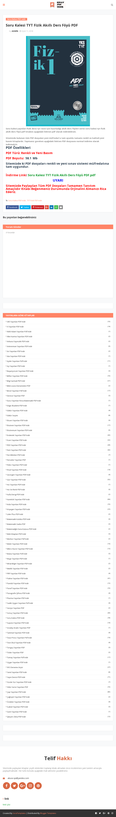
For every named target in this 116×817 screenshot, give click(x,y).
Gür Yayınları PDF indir (58, 479)
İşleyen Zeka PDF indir (58, 716)
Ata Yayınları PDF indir (58, 356)
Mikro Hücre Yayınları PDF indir (58, 549)
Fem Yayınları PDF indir (58, 450)
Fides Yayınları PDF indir (58, 465)
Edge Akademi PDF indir (58, 405)
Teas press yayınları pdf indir (58, 637)
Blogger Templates (48, 813)
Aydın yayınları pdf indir (58, 361)
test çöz (6, 804)
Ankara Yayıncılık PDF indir (58, 341)
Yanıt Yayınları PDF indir (58, 672)
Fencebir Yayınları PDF (58, 460)
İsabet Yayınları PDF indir (58, 707)
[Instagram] (30, 785)
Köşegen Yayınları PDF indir (58, 509)
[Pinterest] (38, 785)
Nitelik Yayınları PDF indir (58, 568)
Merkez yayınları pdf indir (58, 539)
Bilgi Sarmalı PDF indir (58, 381)
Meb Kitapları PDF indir (58, 534)
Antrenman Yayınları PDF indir (58, 346)
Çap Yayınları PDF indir (58, 692)
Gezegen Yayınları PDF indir (58, 474)
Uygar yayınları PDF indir (58, 662)
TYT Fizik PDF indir (34, 200)
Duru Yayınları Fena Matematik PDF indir (58, 400)
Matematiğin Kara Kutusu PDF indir (58, 529)
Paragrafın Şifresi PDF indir (58, 593)
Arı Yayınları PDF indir (58, 351)
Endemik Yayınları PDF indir (58, 435)
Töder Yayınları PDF (58, 652)
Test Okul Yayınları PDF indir (58, 642)
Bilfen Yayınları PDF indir (58, 376)
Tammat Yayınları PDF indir (58, 632)
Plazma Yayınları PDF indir (58, 598)
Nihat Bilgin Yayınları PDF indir (58, 563)
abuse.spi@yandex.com (18, 778)
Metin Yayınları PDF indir (58, 544)
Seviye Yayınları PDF (58, 608)
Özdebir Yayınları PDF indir (58, 702)
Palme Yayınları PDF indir (58, 578)
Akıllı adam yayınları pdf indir (58, 331)
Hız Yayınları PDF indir (58, 484)
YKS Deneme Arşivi (58, 667)
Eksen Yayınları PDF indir (58, 420)
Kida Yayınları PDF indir (58, 504)
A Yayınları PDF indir (58, 326)
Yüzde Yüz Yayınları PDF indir (58, 682)
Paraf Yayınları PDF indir (58, 588)
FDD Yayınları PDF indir (58, 445)
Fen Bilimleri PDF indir (58, 455)
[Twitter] (14, 785)
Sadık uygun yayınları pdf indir (58, 603)
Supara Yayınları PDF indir (58, 623)
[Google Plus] (22, 785)
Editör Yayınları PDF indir (58, 410)
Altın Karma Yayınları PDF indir (58, 336)
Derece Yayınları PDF (58, 395)
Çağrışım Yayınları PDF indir (58, 697)
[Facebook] (6, 785)
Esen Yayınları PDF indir (58, 440)
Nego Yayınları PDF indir (58, 558)
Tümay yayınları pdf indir (58, 657)
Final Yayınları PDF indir (58, 470)
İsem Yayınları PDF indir (58, 711)
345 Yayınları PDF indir (58, 321)
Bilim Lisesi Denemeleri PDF (58, 386)
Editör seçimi (58, 415)
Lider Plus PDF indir (58, 514)
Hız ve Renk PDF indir (58, 489)
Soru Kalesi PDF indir (17, 200)
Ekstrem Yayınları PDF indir (58, 425)
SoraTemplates (19, 813)
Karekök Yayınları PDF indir (58, 499)
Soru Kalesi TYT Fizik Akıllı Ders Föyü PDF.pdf (61, 175)
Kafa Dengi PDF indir (58, 494)
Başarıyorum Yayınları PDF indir (58, 371)
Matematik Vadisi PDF (58, 524)
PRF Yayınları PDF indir (58, 573)
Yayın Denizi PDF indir (58, 677)
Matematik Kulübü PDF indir (58, 519)
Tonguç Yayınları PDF (58, 647)
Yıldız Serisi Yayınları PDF (58, 687)
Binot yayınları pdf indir (58, 391)
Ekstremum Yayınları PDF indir (58, 430)
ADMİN (15, 31)
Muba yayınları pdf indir (58, 553)
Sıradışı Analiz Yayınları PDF (58, 628)
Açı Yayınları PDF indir (58, 366)
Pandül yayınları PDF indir (58, 583)
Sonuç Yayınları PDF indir (58, 613)
